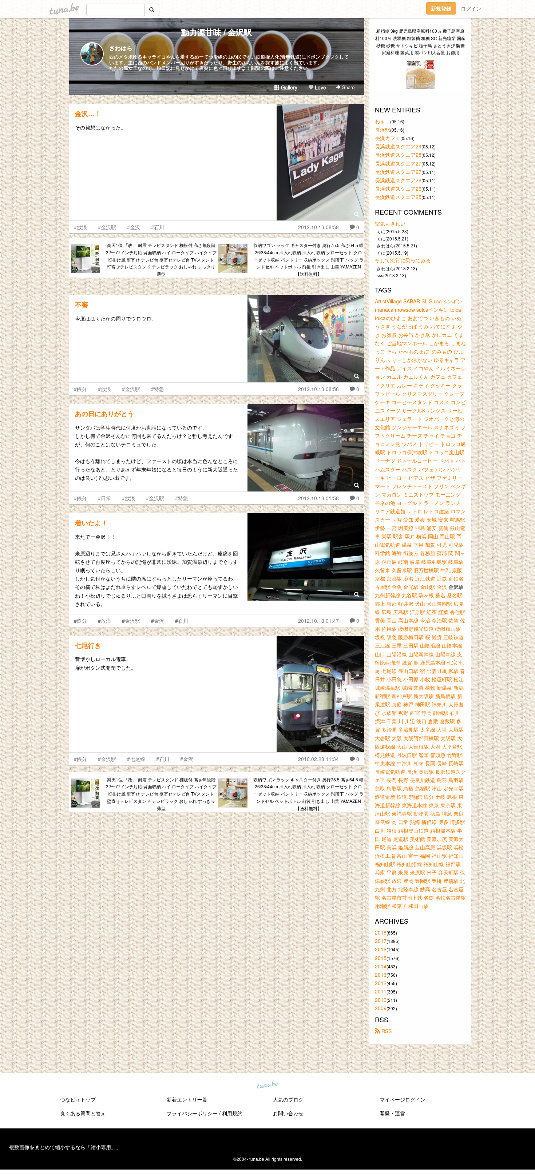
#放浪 (80, 227)
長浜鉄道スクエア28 (398, 154)
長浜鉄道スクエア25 (398, 196)
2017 (381, 940)
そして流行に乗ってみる (403, 260)
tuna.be (267, 1085)
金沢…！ (88, 113)
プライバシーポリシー (192, 1113)
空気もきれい (390, 223)
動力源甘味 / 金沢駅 (216, 32)
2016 (381, 949)
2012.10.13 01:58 (318, 498)
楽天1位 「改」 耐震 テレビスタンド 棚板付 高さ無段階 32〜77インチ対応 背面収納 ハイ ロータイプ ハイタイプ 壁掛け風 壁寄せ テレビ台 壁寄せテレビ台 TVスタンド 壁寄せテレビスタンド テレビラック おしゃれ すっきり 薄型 (161, 259)
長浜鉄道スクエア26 (398, 180)
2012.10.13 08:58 (318, 227)
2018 (381, 932)
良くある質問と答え (83, 1113)
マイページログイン (402, 1099)
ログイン (471, 8)
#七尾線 (136, 758)
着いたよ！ (91, 522)
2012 (381, 983)
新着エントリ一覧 (187, 1099)
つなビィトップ (78, 1099)
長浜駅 (382, 129)
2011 (381, 991)
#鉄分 (80, 389)
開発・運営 (392, 1113)
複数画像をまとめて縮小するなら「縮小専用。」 (65, 1147)
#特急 (157, 389)
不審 (81, 304)
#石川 (157, 227)
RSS (386, 1031)
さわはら (120, 48)
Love (319, 87)
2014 (381, 966)
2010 (381, 999)
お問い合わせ (288, 1113)
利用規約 (232, 1113)
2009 (381, 1008)
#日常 (104, 498)
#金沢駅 (107, 227)
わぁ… (382, 121)
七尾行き (88, 645)
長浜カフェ (387, 138)
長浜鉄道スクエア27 (398, 163)
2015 (381, 957)
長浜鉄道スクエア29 (398, 146)
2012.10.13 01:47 (318, 620)
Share (347, 87)
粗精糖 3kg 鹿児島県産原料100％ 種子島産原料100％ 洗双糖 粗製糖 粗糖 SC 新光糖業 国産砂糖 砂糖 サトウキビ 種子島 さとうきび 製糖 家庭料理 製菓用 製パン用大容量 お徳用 (420, 41)
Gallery (288, 87)
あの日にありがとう (104, 413)
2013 (381, 974)
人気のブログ (288, 1099)
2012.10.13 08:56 (318, 389)
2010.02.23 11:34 (318, 758)
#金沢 (133, 227)
